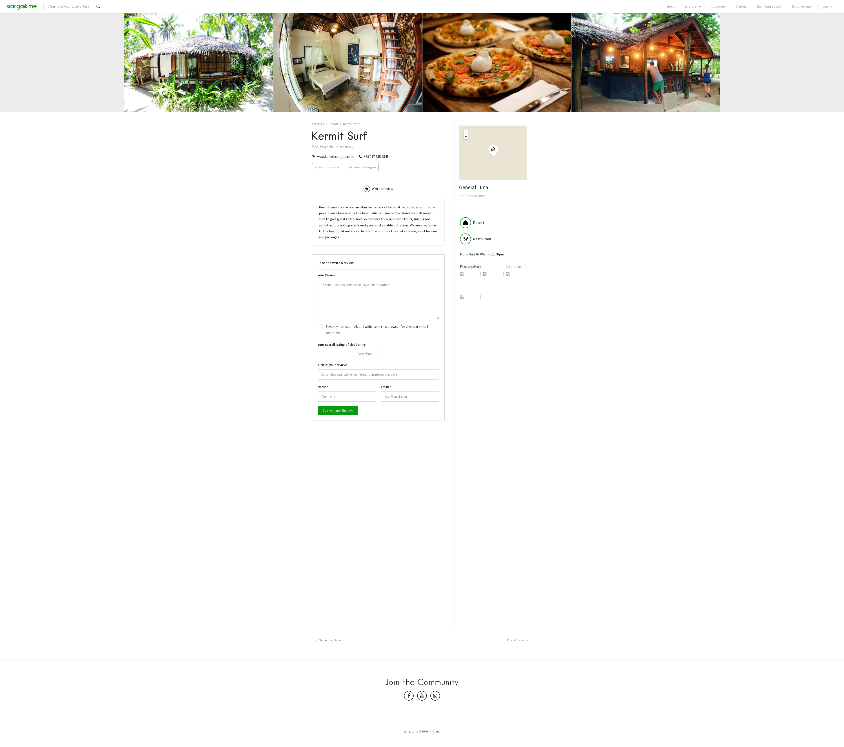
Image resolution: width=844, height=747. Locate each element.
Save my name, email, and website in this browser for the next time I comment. (377, 329)
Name (323, 387)
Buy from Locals (769, 7)
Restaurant (351, 124)
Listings (318, 124)
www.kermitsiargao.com (335, 156)
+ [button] (466, 132)
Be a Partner (802, 7)
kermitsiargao (329, 167)
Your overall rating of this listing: (342, 345)
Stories (741, 7)
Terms (436, 731)
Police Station (516, 640)
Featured (718, 7)
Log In (827, 7)
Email (386, 387)
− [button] (466, 136)
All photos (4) (516, 266)
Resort (333, 124)
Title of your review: (332, 365)
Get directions (474, 195)
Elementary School (331, 640)
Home (670, 7)
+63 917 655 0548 (376, 156)
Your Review (326, 275)
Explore (691, 7)
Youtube (422, 696)
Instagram (435, 696)
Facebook (408, 696)
